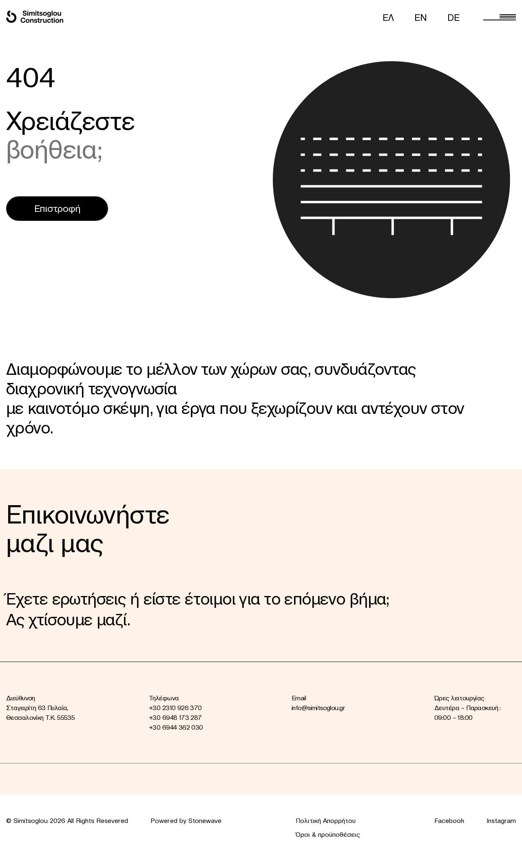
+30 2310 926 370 (175, 708)
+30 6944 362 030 (176, 727)
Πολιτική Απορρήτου (326, 820)
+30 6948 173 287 (175, 717)
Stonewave (204, 820)
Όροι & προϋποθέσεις (328, 834)
